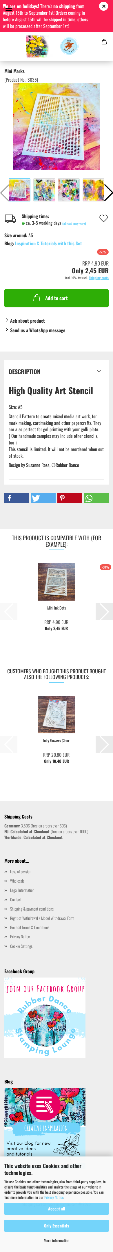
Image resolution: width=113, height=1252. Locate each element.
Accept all (56, 1209)
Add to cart (56, 298)
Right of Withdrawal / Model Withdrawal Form (42, 918)
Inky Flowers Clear (56, 740)
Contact (15, 899)
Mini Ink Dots (56, 608)
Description (24, 371)
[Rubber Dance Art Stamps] (56, 46)
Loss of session (20, 871)
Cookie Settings (21, 946)
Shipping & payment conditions (32, 909)
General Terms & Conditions (29, 927)
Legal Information (22, 890)
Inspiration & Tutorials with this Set (48, 243)
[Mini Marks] (56, 125)
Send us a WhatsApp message (37, 330)
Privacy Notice (53, 1197)
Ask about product (27, 320)
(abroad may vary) (74, 223)
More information (56, 1240)
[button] (16, 498)
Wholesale (17, 881)
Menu (8, 8)
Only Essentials (56, 1226)
